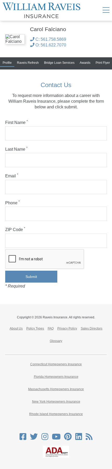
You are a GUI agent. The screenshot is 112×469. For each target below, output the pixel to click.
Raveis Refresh (28, 63)
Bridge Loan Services (59, 63)
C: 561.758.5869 (50, 39)
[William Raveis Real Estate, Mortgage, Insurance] (43, 10)
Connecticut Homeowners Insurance (56, 364)
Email (11, 176)
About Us (16, 328)
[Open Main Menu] (106, 10)
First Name (16, 122)
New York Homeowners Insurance (56, 401)
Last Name (16, 149)
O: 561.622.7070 (50, 45)
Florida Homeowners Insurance (56, 377)
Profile (7, 63)
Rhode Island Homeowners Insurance (56, 414)
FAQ (51, 328)
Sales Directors (91, 328)
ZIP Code (15, 229)
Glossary (56, 341)
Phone (12, 203)
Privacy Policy (67, 328)
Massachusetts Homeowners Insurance (56, 389)
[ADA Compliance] (56, 456)
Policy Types (35, 328)
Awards (85, 63)
